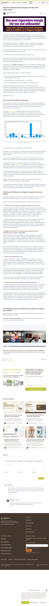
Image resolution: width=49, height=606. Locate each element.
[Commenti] (42, 359)
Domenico (10, 484)
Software (25, 2)
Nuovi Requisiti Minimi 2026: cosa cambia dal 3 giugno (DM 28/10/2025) (35, 415)
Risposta (9, 494)
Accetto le (34, 385)
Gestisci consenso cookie (32, 559)
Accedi (43, 2)
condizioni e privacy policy (36, 385)
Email (20, 472)
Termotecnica (11, 358)
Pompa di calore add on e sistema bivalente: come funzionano (13, 415)
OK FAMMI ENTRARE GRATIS (36, 389)
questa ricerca (12, 111)
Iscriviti (29, 550)
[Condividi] (45, 359)
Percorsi (19, 2)
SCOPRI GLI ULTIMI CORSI (12, 370)
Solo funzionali (34, 602)
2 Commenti (44, 13)
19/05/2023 (10, 486)
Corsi (13, 2)
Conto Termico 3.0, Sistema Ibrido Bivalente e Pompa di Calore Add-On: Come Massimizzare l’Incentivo (35, 440)
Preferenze (43, 602)
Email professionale (30, 542)
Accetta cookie (25, 602)
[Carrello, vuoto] (46, 2)
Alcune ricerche (19, 164)
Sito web (34, 472)
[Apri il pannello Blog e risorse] (35, 2)
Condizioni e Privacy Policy (20, 559)
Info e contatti (4, 559)
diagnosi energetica (11, 360)
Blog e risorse (31, 2)
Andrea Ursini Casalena (11, 12)
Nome (7, 472)
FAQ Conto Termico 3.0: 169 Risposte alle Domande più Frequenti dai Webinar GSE (11, 440)
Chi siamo (10, 559)
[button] (46, 590)
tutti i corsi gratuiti (11, 372)
